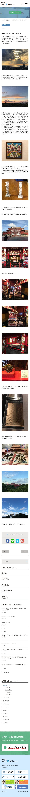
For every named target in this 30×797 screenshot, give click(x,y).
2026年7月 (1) (8, 687)
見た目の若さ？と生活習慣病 (8, 616)
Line (12, 541)
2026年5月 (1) (8, 690)
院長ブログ (8, 20)
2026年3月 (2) (8, 692)
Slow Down (4, 629)
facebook (8, 541)
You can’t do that (5, 672)
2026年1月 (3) (8, 694)
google (22, 541)
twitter (17, 541)
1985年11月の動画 (6, 622)
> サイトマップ (4, 791)
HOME (4, 20)
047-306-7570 (4, 767)
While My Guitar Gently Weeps (9, 643)
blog (5, 24)
